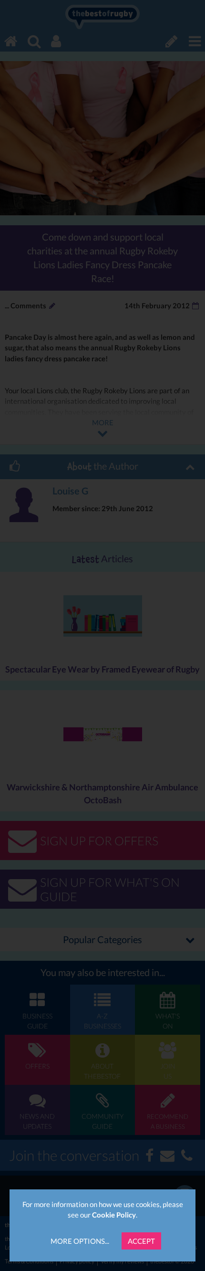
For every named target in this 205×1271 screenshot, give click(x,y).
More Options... (80, 1241)
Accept (141, 1241)
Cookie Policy (114, 1214)
